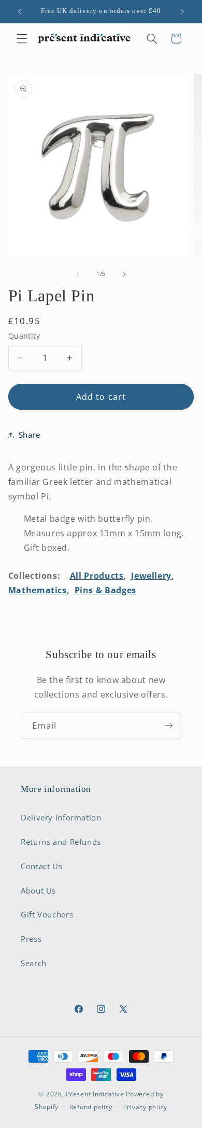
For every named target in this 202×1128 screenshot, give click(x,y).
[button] (22, 38)
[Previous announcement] (19, 11)
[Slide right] (124, 274)
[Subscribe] (169, 725)
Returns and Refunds (61, 842)
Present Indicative (95, 1094)
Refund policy (91, 1107)
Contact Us (41, 866)
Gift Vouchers (47, 914)
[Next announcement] (182, 11)
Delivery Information (61, 817)
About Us (38, 890)
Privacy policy (145, 1107)
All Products (97, 575)
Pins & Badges (105, 590)
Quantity (24, 336)
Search (34, 963)
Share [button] (29, 434)
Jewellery (151, 575)
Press (31, 939)
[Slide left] (77, 274)
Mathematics (37, 590)
